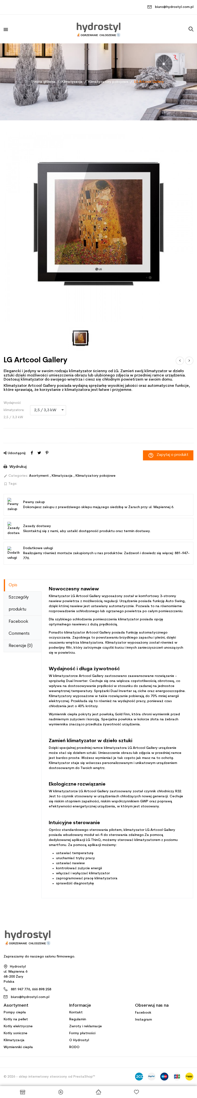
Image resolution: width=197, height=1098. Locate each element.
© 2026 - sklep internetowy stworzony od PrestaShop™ (49, 1077)
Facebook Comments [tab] (19, 627)
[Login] (61, 1092)
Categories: (16, 476)
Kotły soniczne (15, 1033)
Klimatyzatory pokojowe (95, 476)
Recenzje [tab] (20, 646)
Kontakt (76, 1012)
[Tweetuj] (39, 453)
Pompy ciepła (15, 1012)
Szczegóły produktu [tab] (19, 603)
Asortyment (39, 476)
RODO (74, 1047)
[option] (98, 227)
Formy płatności (82, 1033)
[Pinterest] (47, 453)
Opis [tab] (13, 585)
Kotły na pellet (16, 1019)
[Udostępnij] (32, 453)
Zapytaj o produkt (168, 455)
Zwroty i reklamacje (85, 1026)
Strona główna (98, 1092)
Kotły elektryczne (18, 1026)
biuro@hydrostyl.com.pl (174, 7)
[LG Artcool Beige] (189, 361)
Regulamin (77, 1019)
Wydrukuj (17, 467)
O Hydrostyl (79, 1040)
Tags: (10, 484)
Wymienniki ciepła (18, 1047)
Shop (23, 1092)
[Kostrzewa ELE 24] (180, 361)
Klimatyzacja (63, 476)
